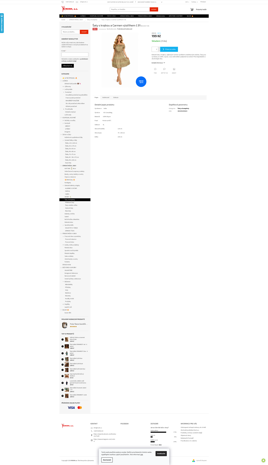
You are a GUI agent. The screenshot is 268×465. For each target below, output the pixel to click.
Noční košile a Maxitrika (72, 219)
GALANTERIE (68, 270)
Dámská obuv (69, 222)
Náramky (68, 296)
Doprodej (68, 163)
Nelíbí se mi (154, 440)
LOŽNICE (65, 81)
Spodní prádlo (69, 225)
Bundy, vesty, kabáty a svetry (74, 174)
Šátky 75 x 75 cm (70, 154)
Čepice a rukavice (70, 177)
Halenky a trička (70, 214)
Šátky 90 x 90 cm (70, 151)
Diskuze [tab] (115, 97)
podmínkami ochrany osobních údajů (74, 60)
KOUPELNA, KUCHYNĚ (69, 118)
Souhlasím (161, 453)
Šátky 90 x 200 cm (70, 160)
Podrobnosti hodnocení (124, 29)
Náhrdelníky (69, 284)
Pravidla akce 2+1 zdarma (189, 441)
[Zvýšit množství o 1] (159, 48)
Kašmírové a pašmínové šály (74, 137)
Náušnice (68, 293)
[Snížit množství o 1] (159, 50)
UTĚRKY (67, 129)
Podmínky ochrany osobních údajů (191, 433)
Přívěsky (68, 287)
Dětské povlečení (71, 106)
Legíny (67, 194)
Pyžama (67, 262)
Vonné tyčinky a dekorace (73, 279)
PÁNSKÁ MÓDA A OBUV (70, 234)
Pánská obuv (69, 248)
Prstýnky (68, 301)
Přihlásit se (67, 66)
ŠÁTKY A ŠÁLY (67, 135)
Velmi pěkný (154, 431)
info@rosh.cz (98, 428)
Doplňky (67, 304)
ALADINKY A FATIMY (71, 188)
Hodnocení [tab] (105, 97)
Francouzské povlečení (73, 98)
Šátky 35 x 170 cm (70, 146)
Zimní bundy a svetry (71, 259)
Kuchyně (67, 123)
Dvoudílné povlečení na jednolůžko (77, 95)
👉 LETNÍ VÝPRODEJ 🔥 (70, 78)
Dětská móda (67, 265)
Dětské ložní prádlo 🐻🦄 (73, 84)
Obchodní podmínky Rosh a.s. (147, 2)
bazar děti (68, 313)
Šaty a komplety (70, 200)
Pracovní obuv (69, 242)
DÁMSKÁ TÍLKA (69, 231)
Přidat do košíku (170, 49)
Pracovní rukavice (70, 239)
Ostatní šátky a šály (71, 140)
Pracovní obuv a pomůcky (73, 236)
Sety (66, 290)
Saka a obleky (69, 256)
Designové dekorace (71, 273)
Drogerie (67, 132)
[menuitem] (68, 16)
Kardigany (68, 183)
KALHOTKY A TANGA (71, 228)
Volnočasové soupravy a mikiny (74, 171)
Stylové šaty (69, 208)
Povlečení (68, 92)
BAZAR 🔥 (66, 310)
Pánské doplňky (70, 253)
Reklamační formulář (187, 438)
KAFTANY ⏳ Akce (70, 168)
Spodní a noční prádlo (71, 250)
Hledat (153, 9)
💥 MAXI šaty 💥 (70, 180)
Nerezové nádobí (70, 276)
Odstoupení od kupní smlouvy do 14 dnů (120, 2)
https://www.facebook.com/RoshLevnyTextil (105, 435)
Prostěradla (69, 109)
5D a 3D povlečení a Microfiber (75, 103)
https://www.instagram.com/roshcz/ (104, 440)
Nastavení (107, 460)
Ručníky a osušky (70, 120)
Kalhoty (67, 191)
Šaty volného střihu (71, 205)
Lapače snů (68, 307)
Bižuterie (67, 282)
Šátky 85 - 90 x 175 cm (72, 157)
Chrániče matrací (70, 112)
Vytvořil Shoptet (201, 461)
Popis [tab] (96, 97)
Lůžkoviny (68, 86)
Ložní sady (68, 115)
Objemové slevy (186, 435)
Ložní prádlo (68, 89)
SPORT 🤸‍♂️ (68, 197)
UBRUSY (67, 126)
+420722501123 (98, 431)
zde (141, 454)
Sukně (67, 217)
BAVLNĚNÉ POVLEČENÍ (72, 101)
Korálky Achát (69, 299)
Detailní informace (157, 63)
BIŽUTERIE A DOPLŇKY (69, 267)
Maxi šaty (68, 211)
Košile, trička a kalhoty (72, 245)
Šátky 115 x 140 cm (71, 143)
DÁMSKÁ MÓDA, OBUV (69, 166)
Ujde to (153, 435)
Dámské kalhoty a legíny (72, 185)
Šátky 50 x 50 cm (70, 149)
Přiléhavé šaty (69, 202)
